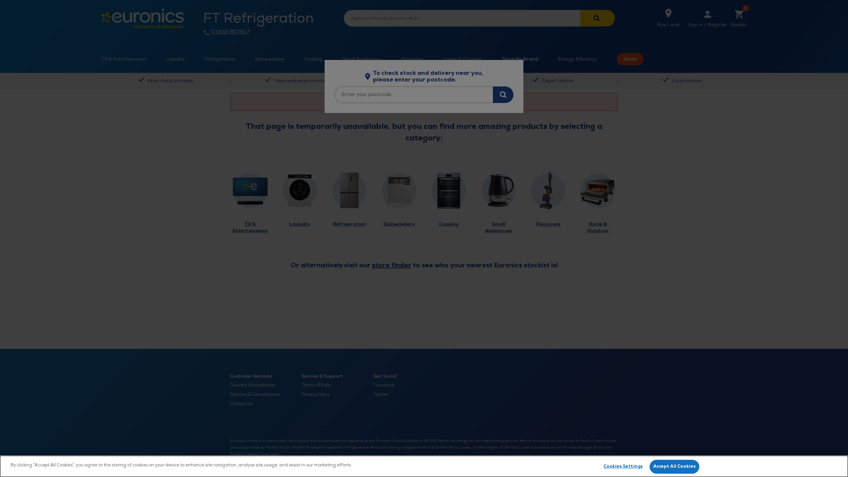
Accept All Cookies (674, 466)
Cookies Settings (623, 466)
